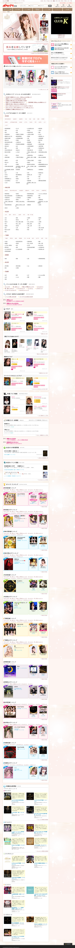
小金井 (40, 174)
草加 (39, 223)
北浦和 (28, 217)
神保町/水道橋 (7, 138)
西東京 (17, 178)
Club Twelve (20, 706)
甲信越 (48, 0)
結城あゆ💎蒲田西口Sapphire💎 (19, 516)
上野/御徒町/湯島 (13, 122)
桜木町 (17, 193)
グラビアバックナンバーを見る (42, 41)
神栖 (28, 277)
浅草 (28, 138)
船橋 (16, 238)
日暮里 (17, 140)
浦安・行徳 (41, 243)
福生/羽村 (18, 182)
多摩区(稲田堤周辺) (31, 201)
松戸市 (37, 238)
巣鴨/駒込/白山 (30, 169)
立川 (45, 122)
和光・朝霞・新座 (19, 221)
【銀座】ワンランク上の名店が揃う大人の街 (15, 98)
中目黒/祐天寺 (41, 148)
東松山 (17, 229)
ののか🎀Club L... (43, 775)
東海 (59, 0)
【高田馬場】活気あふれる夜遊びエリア (37, 102)
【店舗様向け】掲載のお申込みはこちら (14, 109)
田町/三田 (7, 146)
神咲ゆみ (16, 559)
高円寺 (40, 160)
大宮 (6, 214)
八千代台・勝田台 (8, 245)
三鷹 (6, 164)
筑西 (6, 279)
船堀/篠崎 (29, 142)
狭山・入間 (18, 223)
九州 (68, 0)
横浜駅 (6, 190)
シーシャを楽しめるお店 (10, 296)
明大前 (17, 155)
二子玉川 (18, 152)
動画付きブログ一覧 (43, 373)
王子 (6, 172)
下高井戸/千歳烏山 (19, 157)
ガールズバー (40, 286)
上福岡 (19, 214)
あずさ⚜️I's (43, 610)
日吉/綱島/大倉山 (19, 195)
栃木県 (7, 262)
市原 (46, 238)
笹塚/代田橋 (7, 157)
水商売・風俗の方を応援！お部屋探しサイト (64, 105)
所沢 (24, 214)
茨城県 (7, 271)
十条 (17, 172)
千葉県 (7, 235)
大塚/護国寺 (41, 169)
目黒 (17, 148)
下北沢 (6, 155)
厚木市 (37, 190)
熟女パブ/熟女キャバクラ (28, 286)
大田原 (17, 267)
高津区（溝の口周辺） (20, 201)
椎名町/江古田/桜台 (31, 164)
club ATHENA (21, 494)
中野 (35, 122)
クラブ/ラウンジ (21, 288)
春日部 (17, 225)
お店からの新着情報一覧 (43, 457)
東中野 (6, 160)
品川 (17, 146)
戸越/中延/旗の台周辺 (43, 152)
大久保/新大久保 (30, 128)
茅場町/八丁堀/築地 (20, 134)
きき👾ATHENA (33, 523)
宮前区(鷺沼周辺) (8, 204)
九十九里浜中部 (8, 249)
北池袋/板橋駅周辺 (42, 166)
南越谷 (6, 225)
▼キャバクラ (6, 489)
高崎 (17, 258)
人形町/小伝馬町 (30, 134)
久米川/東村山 (7, 180)
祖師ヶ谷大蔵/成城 (42, 157)
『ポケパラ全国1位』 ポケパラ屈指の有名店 (17, 439)
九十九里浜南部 (19, 249)
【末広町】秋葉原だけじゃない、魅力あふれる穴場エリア (18, 97)
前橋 (6, 258)
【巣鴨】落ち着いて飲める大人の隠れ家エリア (16, 104)
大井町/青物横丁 (30, 146)
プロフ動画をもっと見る (43, 415)
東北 (45, 0)
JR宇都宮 (7, 265)
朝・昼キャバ (16, 286)
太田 (28, 258)
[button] (46, 76)
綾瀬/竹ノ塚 (29, 174)
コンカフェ (30, 288)
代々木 (17, 128)
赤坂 (30, 119)
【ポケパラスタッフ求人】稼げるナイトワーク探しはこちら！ (19, 107)
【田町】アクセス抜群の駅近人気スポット (15, 102)
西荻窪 (28, 162)
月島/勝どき (7, 144)
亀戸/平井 (40, 140)
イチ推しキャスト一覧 (43, 89)
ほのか (16, 686)
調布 (17, 176)
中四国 (65, 0)
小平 (39, 178)
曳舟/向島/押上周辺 (8, 142)
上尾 (17, 227)
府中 (28, 176)
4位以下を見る (44, 506)
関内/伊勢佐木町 (13, 190)
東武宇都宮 (18, 265)
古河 (6, 275)
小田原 (17, 207)
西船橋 (20, 238)
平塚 (28, 199)
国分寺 (6, 176)
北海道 (41, 0)
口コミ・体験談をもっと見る (42, 435)
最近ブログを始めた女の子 (42, 353)
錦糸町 (20, 122)
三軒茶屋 (40, 150)
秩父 (6, 231)
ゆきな (43, 694)
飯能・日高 (29, 223)
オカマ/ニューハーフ (24, 290)
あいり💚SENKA (43, 653)
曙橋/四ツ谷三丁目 (8, 136)
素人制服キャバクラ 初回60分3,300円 (15, 300)
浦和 (10, 214)
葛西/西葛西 (29, 144)
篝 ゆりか (43, 566)
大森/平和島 (41, 146)
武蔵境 (17, 164)
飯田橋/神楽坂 (19, 136)
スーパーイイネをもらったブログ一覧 (39, 389)
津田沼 (11, 238)
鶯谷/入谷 (7, 140)
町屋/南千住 (41, 172)
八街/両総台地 (41, 247)
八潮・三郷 (29, 225)
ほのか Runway (37, 396)
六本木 (40, 130)
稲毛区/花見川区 (19, 241)
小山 (28, 265)
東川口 (6, 221)
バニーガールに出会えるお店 (26, 296)
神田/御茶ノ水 (41, 136)
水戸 (28, 275)
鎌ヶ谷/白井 (41, 245)
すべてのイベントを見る (43, 479)
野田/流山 (7, 247)
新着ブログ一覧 (44, 333)
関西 (62, 0)
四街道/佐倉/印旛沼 (31, 247)
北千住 (25, 122)
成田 (42, 238)
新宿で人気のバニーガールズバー (14, 443)
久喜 (39, 225)
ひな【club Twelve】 (20, 727)
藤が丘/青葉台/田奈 (8, 195)
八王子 (6, 125)
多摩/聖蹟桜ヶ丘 (8, 178)
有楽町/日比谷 (30, 132)
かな (33, 734)
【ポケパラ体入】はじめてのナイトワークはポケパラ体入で (19, 105)
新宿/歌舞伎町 (8, 119)
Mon (18, 666)
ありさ (13, 396)
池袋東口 (15, 119)
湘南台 (17, 199)
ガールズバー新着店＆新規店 (42, 851)
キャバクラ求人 (22, 0)
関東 (54, 0)
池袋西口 (21, 119)
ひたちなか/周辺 (42, 275)
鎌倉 (39, 197)
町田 (39, 176)
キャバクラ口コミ (13, 0)
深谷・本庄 (41, 229)
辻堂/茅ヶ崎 (7, 199)
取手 (17, 275)
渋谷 (26, 119)
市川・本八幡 (27, 238)
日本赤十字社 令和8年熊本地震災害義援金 (40, 53)
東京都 (7, 116)
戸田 (39, 219)
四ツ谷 (40, 134)
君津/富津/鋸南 (8, 251)
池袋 (6, 130)
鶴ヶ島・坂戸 (7, 229)
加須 (6, 227)
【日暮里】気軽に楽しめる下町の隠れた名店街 (16, 100)
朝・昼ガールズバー (9, 288)
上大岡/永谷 (18, 197)
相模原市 (27, 190)
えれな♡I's (33, 610)
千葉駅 (6, 238)
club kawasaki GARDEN (21, 538)
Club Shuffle (20, 747)
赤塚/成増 (18, 169)
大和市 (32, 190)
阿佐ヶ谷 (6, 162)
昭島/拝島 (29, 180)
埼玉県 (7, 211)
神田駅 (42, 119)
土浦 (6, 277)
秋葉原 (6, 122)
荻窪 (17, 162)
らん (13, 406)
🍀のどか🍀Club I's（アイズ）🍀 (20, 603)
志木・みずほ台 (30, 221)
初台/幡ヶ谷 (41, 155)
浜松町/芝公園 (41, 144)
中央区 (6, 241)
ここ (15, 767)
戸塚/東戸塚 (7, 197)
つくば (17, 277)
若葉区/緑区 (29, 241)
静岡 (56, 0)
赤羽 (28, 172)
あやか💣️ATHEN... (43, 523)
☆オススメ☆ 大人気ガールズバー (14, 304)
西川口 (14, 214)
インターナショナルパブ (10, 290)
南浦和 (40, 217)
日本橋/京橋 (7, 134)
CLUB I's (19, 581)
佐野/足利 (40, 265)
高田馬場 (40, 128)
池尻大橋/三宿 (30, 150)
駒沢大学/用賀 (7, 152)
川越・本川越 (30, 214)
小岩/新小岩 (18, 142)
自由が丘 (18, 150)
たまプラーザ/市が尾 (43, 193)
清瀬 (28, 178)
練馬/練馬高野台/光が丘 (43, 164)
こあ (33, 653)
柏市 (33, 238)
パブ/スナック (39, 288)
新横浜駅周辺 (30, 195)
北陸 (51, 0)
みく (33, 775)
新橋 (38, 119)
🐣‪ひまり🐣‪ (33, 694)
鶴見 (39, 195)
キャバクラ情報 (6, 0)
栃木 (6, 267)
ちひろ (43, 734)
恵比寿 (28, 130)
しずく (33, 566)
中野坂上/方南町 (30, 160)
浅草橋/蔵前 (41, 138)
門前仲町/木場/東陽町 (20, 144)
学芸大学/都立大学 (8, 150)
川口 (6, 219)
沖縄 (71, 0)
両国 (39, 142)
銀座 (34, 119)
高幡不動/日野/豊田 (42, 180)
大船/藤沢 (21, 190)
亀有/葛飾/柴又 (19, 174)
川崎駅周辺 (43, 190)
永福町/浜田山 (30, 155)
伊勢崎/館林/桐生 (42, 258)
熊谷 (28, 229)
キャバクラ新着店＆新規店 (43, 819)
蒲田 (6, 148)
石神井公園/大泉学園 (9, 166)
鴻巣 (28, 227)
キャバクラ (7, 286)
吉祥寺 (40, 122)
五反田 (30, 122)
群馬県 (7, 255)
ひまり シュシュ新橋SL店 (40, 406)
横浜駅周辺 (7, 193)
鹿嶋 (39, 277)
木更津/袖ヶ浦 (41, 249)
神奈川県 (7, 187)
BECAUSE (20, 624)
